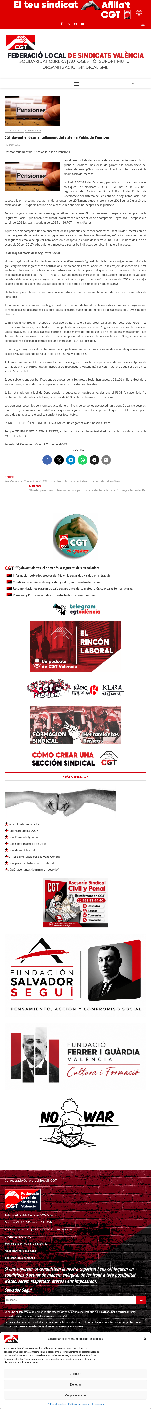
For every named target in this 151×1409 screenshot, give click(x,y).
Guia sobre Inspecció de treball (28, 843)
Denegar (75, 1384)
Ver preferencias (75, 1395)
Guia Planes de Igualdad (23, 837)
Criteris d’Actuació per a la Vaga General (34, 856)
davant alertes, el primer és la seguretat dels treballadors (60, 567)
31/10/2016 (13, 144)
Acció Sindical (14, 130)
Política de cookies (56, 1404)
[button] (145, 1339)
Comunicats (33, 130)
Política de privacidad (79, 1404)
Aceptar (75, 1373)
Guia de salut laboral (21, 850)
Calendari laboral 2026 (23, 830)
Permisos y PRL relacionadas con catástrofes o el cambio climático (57, 595)
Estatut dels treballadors (24, 824)
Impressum (98, 1404)
